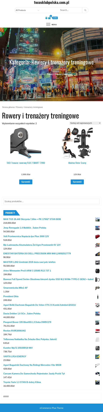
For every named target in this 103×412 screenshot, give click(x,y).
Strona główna (8, 107)
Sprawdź (25, 182)
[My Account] (46, 18)
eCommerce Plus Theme (51, 408)
